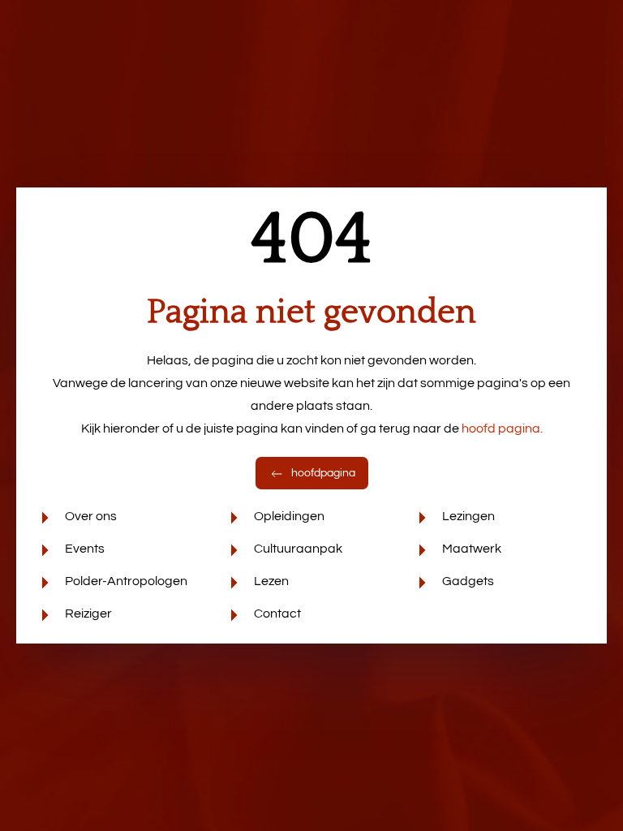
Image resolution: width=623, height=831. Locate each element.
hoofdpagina (322, 473)
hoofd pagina (502, 428)
